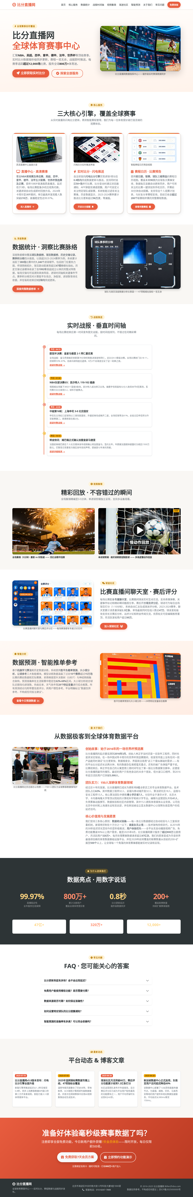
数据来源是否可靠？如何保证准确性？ (64, 1001)
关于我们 (147, 4)
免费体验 (174, 4)
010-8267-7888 (103, 1189)
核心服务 (73, 4)
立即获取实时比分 (33, 73)
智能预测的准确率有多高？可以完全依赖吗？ (68, 1021)
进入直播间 (26, 206)
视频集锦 (111, 4)
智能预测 (135, 4)
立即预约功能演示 (120, 1157)
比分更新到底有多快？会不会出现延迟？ (65, 980)
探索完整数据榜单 (26, 289)
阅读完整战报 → (57, 365)
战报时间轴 (98, 4)
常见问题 (159, 4)
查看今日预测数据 (26, 700)
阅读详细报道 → (57, 451)
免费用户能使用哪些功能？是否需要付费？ (67, 990)
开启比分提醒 (84, 206)
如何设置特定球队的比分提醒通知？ (63, 1011)
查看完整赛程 (141, 206)
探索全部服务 (69, 73)
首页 (63, 4)
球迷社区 (123, 4)
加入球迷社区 (111, 626)
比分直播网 (26, 4)
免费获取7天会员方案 (79, 1157)
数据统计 (85, 4)
